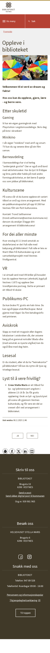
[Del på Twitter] (18, 451)
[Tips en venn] (32, 451)
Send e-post (25, 492)
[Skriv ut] (5, 451)
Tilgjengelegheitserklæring (23, 600)
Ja (18, 435)
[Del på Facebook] (12, 451)
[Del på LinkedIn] (25, 451)
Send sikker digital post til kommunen (25, 495)
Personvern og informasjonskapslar (25, 594)
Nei (32, 435)
